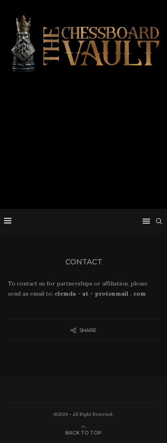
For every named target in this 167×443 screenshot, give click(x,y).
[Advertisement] (83, 144)
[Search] (159, 221)
